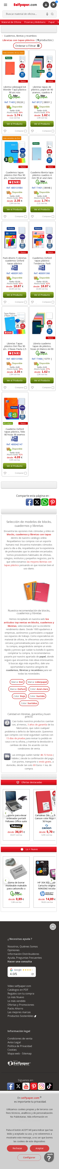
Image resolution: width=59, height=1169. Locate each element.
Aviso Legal (14, 1042)
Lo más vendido (16, 1001)
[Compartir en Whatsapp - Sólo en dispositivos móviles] (44, 502)
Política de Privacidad (20, 1046)
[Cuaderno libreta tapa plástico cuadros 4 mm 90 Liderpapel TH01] (42, 152)
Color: (39, 689)
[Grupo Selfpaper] (19, 1065)
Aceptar (40, 1148)
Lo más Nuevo (16, 997)
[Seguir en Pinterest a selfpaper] (33, 1087)
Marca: (17, 681)
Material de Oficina (11, 22)
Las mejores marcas (19, 1012)
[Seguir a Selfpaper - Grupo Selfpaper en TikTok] (49, 1086)
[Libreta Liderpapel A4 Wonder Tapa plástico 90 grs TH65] (15, 67)
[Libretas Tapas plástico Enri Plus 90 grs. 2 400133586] (15, 323)
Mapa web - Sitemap (20, 1053)
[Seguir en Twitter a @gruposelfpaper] (18, 1086)
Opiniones (14, 950)
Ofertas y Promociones (21, 1004)
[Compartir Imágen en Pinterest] (52, 502)
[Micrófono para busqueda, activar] (47, 14)
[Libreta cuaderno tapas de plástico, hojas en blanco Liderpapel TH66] (42, 323)
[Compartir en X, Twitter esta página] (37, 502)
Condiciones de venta (20, 1038)
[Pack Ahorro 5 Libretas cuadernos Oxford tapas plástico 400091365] (15, 238)
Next (51, 813)
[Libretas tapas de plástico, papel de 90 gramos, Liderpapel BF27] (42, 67)
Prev (6, 813)
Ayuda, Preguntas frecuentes (25, 957)
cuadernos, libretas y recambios (24, 670)
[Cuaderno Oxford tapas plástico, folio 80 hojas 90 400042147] (15, 409)
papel (42, 656)
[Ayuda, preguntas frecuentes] (49, 1161)
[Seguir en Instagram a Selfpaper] (41, 1087)
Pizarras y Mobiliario (35, 22)
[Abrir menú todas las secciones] (5, 5)
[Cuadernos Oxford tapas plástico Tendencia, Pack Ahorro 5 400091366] (42, 238)
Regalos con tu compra (21, 993)
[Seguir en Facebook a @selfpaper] (10, 1087)
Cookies (12, 1049)
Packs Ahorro (15, 1008)
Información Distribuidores (23, 954)
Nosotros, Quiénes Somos (23, 946)
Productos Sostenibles (21, 1016)
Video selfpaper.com (19, 986)
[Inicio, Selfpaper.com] (25, 5)
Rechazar (17, 1148)
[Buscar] (52, 14)
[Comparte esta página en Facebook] (29, 502)
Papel (52, 22)
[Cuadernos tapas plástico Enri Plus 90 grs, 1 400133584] (15, 152)
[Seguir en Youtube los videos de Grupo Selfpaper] (26, 1086)
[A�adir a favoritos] (8, 131)
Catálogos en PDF (18, 989)
